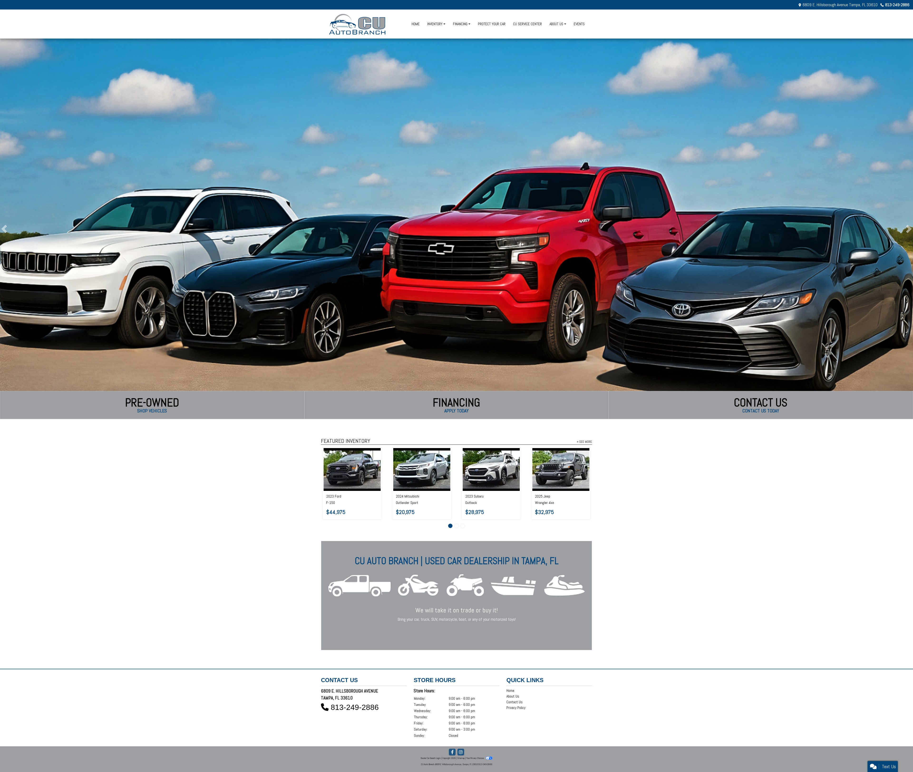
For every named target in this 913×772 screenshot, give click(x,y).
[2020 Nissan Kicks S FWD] (561, 457)
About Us (512, 696)
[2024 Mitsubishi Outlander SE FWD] (491, 469)
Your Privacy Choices (475, 758)
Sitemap (461, 758)
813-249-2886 (897, 4)
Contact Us (514, 701)
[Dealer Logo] (358, 24)
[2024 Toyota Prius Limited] (352, 469)
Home (510, 690)
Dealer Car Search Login (431, 758)
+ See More (584, 442)
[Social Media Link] (460, 752)
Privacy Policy (515, 707)
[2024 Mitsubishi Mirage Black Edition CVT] (422, 469)
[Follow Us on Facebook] (452, 752)
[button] (4, 229)
